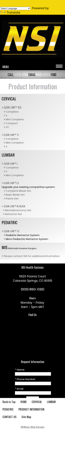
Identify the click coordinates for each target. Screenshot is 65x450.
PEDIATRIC (8, 409)
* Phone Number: (25, 379)
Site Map (26, 417)
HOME (23, 402)
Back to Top (9, 402)
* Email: (19, 388)
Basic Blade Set (15, 194)
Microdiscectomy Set (18, 210)
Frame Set (12, 198)
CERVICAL (37, 402)
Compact (12, 123)
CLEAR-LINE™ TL (11, 135)
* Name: (20, 369)
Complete (12, 111)
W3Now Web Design (32, 427)
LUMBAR (51, 402)
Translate (13, 13)
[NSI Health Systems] (32, 57)
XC (7, 127)
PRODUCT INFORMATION (31, 409)
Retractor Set (13, 214)
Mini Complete (15, 119)
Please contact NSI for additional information (32, 256)
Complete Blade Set (18, 191)
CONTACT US (9, 417)
